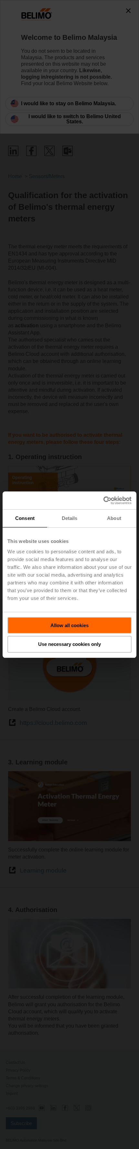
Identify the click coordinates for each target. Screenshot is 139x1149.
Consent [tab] (25, 518)
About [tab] (114, 518)
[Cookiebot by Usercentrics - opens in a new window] (103, 500)
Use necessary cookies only (69, 644)
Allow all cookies (69, 625)
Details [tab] (70, 518)
